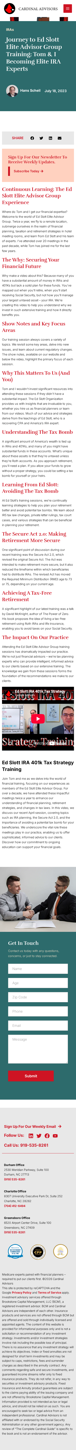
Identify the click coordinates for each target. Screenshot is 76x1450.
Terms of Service (49, 1292)
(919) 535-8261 (14, 1179)
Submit (31, 1076)
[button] (32, 138)
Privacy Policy (21, 1292)
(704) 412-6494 (14, 1206)
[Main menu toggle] (67, 8)
